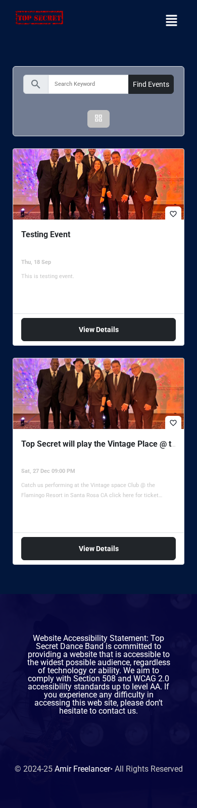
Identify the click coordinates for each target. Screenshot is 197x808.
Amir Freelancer (82, 769)
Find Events (151, 84)
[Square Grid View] (98, 119)
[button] (172, 21)
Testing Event (45, 234)
